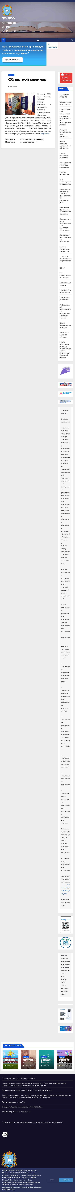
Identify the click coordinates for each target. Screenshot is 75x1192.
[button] (72, 40)
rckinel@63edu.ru (36, 1107)
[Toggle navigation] (38, 39)
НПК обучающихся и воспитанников (65, 182)
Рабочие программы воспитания (64, 155)
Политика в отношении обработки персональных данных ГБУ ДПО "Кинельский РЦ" (32, 1122)
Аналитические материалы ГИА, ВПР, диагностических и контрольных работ (65, 195)
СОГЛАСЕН (65, 1180)
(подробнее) (45, 134)
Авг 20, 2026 (64, 1065)
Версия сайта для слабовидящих (66, 77)
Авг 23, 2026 (28, 1065)
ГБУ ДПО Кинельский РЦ (8, 23)
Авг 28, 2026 (10, 1065)
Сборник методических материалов (65, 249)
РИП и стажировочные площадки (65, 275)
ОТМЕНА (52, 1180)
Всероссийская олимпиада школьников (65, 165)
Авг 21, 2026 (46, 1065)
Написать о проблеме (12, 60)
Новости (11, 75)
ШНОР (62, 268)
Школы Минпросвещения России (65, 325)
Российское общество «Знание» (64, 335)
